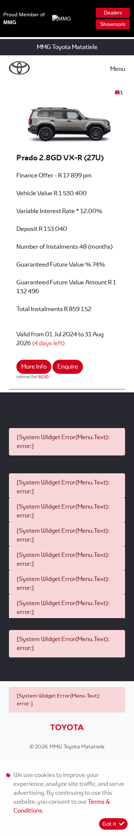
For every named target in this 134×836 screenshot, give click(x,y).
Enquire (67, 366)
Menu (117, 69)
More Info (34, 366)
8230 (43, 376)
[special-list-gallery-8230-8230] (67, 120)
